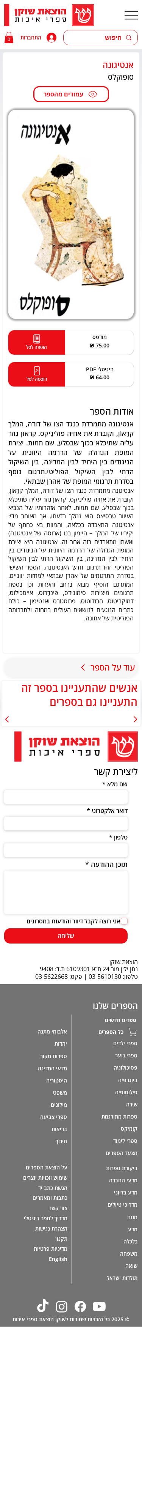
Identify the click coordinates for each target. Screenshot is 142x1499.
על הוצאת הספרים (46, 1167)
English (58, 1258)
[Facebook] (80, 1306)
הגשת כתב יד (52, 1187)
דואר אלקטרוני (109, 811)
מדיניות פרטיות (50, 1248)
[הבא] (7, 719)
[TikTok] (42, 1306)
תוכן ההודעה (109, 864)
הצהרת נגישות (51, 1228)
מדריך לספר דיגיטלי (45, 1218)
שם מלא (117, 784)
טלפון (120, 837)
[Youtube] (99, 1306)
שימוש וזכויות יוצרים (45, 1177)
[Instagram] (61, 1306)
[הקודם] (134, 719)
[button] (9, 37)
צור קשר (58, 1208)
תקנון (61, 1238)
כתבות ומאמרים (50, 1197)
